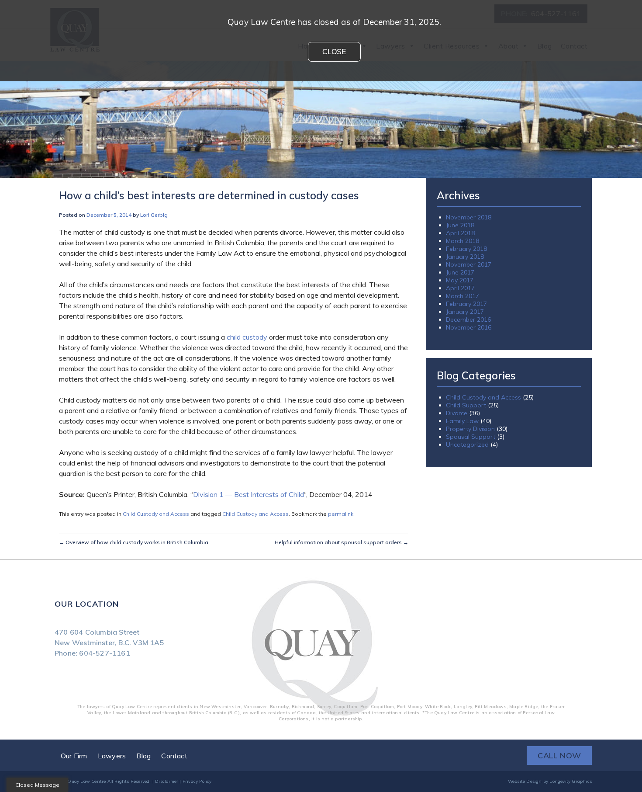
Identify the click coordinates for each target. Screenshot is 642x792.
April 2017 (460, 288)
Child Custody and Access (156, 514)
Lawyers (112, 755)
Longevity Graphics (570, 781)
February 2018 (466, 249)
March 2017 (462, 296)
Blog (143, 755)
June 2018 (460, 225)
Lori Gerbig (154, 215)
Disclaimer (166, 781)
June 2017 (460, 272)
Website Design (525, 781)
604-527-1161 (104, 653)
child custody (247, 337)
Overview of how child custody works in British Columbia (133, 542)
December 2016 (468, 319)
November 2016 (468, 327)
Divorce (456, 413)
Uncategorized (467, 444)
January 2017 (465, 312)
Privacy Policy (197, 781)
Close (334, 52)
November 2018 (468, 217)
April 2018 (460, 233)
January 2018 (465, 257)
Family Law (462, 421)
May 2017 (459, 280)
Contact (174, 755)
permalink (340, 514)
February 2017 (466, 304)
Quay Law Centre (86, 781)
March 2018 (462, 241)
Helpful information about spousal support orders (341, 542)
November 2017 (468, 264)
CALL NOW (559, 755)
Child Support (466, 405)
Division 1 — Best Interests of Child (248, 494)
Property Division (470, 429)
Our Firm (74, 755)
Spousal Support (470, 437)
